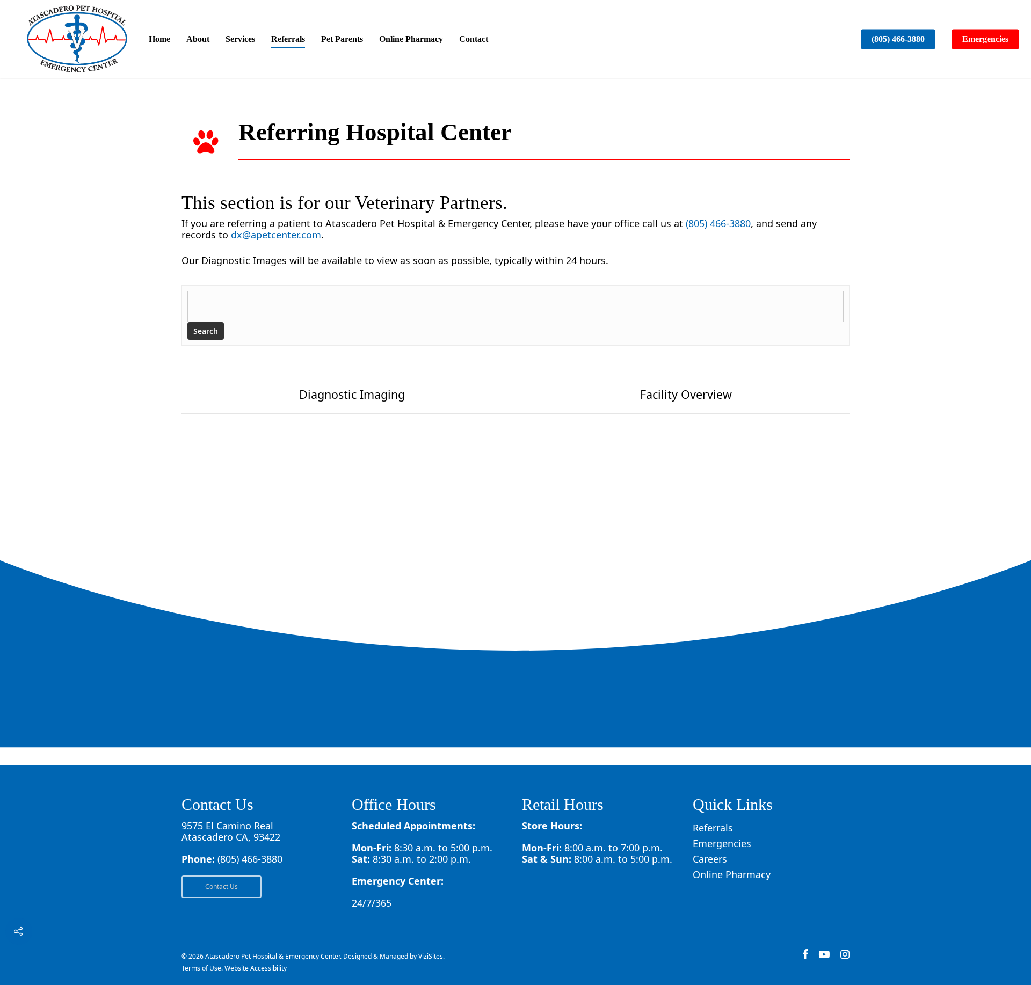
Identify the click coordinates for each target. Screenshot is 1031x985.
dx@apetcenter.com (276, 234)
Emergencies (985, 38)
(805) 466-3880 (898, 38)
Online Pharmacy (411, 38)
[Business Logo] (77, 38)
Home (159, 38)
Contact (473, 38)
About (197, 38)
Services (240, 38)
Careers (710, 859)
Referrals (288, 38)
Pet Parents (342, 38)
